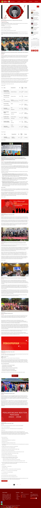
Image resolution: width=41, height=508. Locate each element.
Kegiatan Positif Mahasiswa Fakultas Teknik (8, 393)
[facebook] (33, 50)
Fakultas (24, 1)
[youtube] (35, 50)
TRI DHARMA (30, 1)
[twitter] (32, 50)
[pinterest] (37, 50)
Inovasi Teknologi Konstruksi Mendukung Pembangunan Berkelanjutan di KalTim (13, 242)
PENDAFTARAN (13, 1)
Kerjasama (36, 1)
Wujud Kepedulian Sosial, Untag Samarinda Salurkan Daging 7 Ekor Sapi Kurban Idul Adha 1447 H (35, 19)
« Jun (35, 47)
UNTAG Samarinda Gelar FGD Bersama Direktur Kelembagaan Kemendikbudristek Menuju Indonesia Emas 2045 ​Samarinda (35, 14)
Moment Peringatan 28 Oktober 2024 (7, 313)
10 (17, 484)
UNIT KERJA (18, 1)
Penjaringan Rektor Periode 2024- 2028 (7, 423)
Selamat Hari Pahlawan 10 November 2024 (7, 214)
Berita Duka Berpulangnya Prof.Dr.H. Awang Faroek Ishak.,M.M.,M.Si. (11, 20)
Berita (1, 21)
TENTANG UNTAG (6, 1)
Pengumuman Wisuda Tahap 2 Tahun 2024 (7, 351)
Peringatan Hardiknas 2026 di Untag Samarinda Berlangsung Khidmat (35, 28)
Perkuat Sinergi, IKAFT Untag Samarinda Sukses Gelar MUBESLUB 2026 (34, 24)
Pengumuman (5, 21)
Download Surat (15, 375)
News (3, 21)
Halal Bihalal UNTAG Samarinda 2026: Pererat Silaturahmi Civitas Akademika (35, 33)
